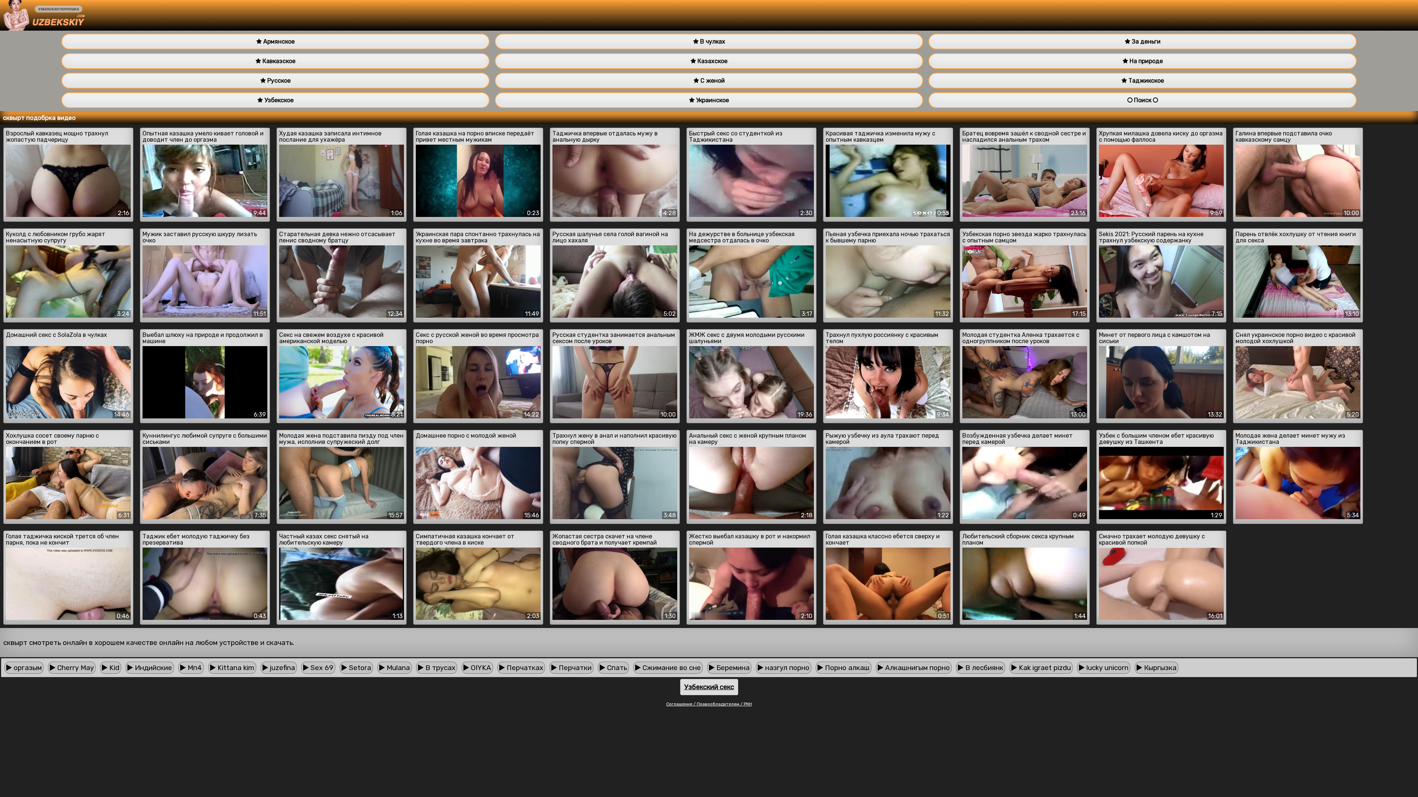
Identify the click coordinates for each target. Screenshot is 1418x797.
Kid (113, 667)
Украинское (712, 100)
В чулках (712, 41)
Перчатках (524, 667)
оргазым (27, 667)
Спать (616, 667)
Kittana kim (235, 667)
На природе (1145, 61)
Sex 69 (321, 667)
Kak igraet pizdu (1044, 667)
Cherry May (74, 667)
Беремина (732, 667)
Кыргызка (1159, 667)
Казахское (711, 61)
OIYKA (480, 667)
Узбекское (278, 100)
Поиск (1143, 100)
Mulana (397, 667)
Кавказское (278, 61)
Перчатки (574, 667)
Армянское (278, 41)
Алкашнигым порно (916, 667)
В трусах (439, 667)
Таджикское (1145, 80)
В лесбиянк (983, 667)
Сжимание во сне (671, 667)
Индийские (152, 667)
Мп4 (194, 667)
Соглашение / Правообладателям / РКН (709, 704)
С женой (712, 80)
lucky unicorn (1106, 667)
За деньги (1145, 41)
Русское (278, 80)
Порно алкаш (846, 667)
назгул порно (786, 667)
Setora (359, 667)
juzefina (281, 667)
